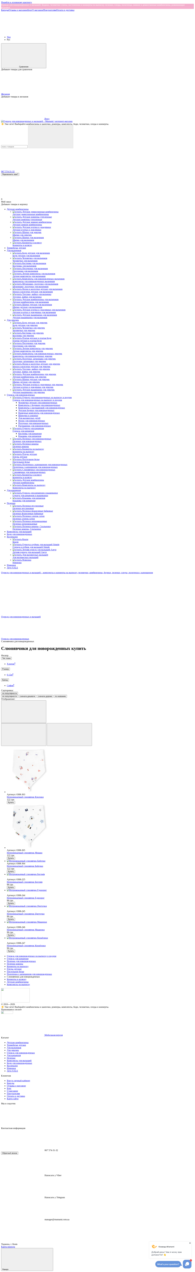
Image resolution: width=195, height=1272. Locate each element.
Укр (9, 37)
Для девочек (13, 320)
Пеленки (11, 503)
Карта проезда (8, 1246)
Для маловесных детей (29, 418)
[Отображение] (23, 711)
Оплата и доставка (65, 10)
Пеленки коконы (15, 964)
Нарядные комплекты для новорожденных (39, 413)
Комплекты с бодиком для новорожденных (39, 405)
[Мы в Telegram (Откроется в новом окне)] (108, 32)
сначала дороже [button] (45, 696)
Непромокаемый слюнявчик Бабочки (25, 866)
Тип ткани (6, 658)
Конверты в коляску (16, 979)
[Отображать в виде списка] (69, 734)
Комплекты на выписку (18, 984)
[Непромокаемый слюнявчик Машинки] (100, 922)
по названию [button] (60, 696)
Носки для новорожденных (31, 420)
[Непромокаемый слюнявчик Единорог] (100, 890)
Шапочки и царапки (28, 415)
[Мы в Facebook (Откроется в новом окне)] (22, 32)
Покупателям (49, 10)
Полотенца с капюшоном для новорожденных (29, 974)
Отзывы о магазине (18, 10)
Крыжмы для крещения (29, 436)
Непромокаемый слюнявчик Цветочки (26, 914)
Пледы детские (14, 969)
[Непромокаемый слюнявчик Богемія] (100, 874)
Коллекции (12, 537)
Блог (30, 10)
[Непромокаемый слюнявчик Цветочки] (100, 906)
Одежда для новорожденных (21, 395)
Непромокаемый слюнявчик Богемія (24, 882)
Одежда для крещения (17, 958)
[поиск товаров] (50, 136)
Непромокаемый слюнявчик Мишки (24, 853)
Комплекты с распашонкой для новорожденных (41, 408)
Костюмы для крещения (30, 433)
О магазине (37, 10)
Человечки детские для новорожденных (37, 402)
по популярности (9, 693)
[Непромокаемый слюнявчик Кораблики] (100, 938)
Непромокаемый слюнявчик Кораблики (26, 945)
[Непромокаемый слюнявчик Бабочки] (100, 861)
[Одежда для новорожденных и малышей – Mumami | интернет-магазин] (15, 1001)
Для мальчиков (14, 250)
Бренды (5, 10)
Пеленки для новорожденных (21, 961)
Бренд (5, 680)
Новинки (11, 565)
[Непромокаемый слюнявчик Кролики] (100, 770)
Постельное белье (15, 971)
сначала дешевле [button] (27, 696)
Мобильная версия (53, 1035)
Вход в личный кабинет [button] (18, 1080)
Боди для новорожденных (19, 534)
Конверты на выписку (18, 966)
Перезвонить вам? (10, 174)
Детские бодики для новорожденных (36, 410)
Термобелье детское (16, 248)
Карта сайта (12, 1098)
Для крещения (14, 490)
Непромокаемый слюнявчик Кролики (25, 797)
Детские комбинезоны (18, 209)
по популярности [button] (9, 696)
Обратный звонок (9, 1153)
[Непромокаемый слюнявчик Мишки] (100, 826)
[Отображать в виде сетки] (23, 734)
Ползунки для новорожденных (33, 423)
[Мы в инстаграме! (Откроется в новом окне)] (65, 32)
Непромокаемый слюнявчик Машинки (26, 929)
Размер (5, 669)
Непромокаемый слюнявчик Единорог (26, 898)
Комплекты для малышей (19, 531)
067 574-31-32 (8, 171)
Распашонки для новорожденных (34, 426)
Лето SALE (12, 567)
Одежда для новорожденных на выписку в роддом (31, 956)
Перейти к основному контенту (16, 2)
